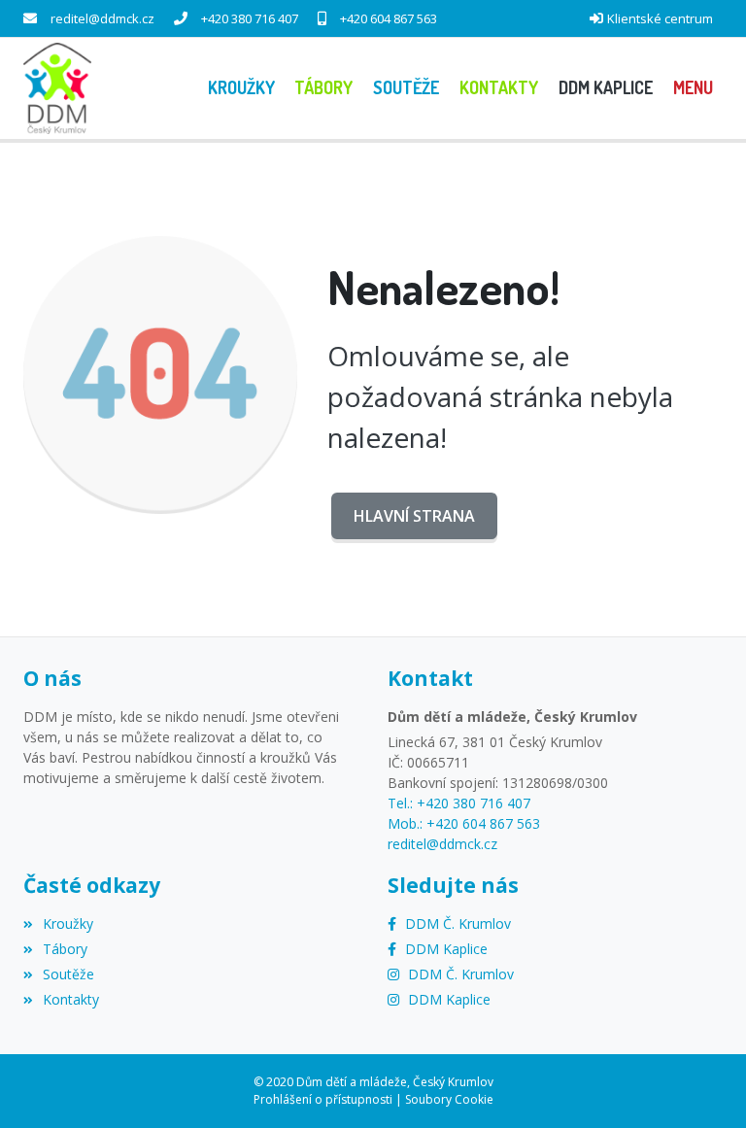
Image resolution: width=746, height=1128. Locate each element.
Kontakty (71, 999)
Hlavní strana (414, 516)
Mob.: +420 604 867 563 (464, 823)
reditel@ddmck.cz (102, 18)
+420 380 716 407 (249, 18)
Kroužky (68, 923)
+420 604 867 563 (388, 18)
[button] (692, 88)
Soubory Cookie (449, 1099)
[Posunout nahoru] (702, 1084)
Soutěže (68, 974)
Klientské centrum (660, 18)
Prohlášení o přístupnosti (323, 1099)
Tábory (65, 949)
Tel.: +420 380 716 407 (459, 803)
